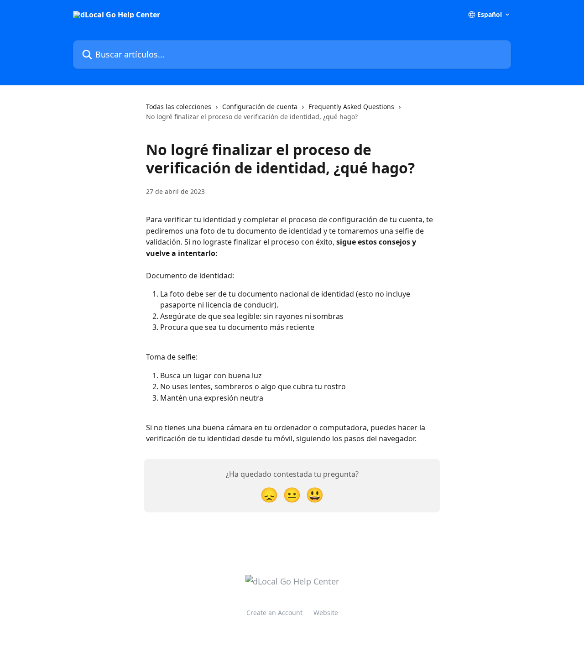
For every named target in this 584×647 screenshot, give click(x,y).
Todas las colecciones (178, 106)
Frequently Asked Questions (351, 106)
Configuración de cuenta (259, 106)
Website (325, 612)
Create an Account (274, 612)
